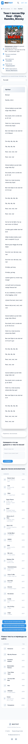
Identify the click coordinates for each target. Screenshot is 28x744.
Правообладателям (17, 731)
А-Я (22, 2)
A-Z (26, 2)
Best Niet (10, 580)
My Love (10, 553)
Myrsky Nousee (12, 654)
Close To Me (11, 574)
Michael (10, 698)
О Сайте (7, 731)
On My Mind (11, 533)
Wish (9, 493)
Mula (9, 547)
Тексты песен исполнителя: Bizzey (14, 629)
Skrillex (9, 519)
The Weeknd (11, 479)
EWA (8, 545)
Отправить (7, 461)
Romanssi (10, 648)
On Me (9, 599)
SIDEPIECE (11, 534)
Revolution (11, 593)
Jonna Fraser (9, 511)
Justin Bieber (10, 521)
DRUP (7, 508)
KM (13, 487)
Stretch (10, 587)
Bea (9, 685)
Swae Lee (14, 576)
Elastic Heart (11, 478)
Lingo (9, 612)
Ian (13, 698)
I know (8, 697)
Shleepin (10, 690)
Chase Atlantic (12, 692)
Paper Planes (10, 499)
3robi (10, 554)
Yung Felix (10, 561)
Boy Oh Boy (11, 606)
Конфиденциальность (14, 734)
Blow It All (9, 525)
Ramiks (9, 488)
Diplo (15, 8)
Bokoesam (11, 568)
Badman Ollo (10, 559)
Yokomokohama (11, 567)
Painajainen (11, 705)
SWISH (9, 539)
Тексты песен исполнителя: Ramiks (14, 625)
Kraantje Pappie (11, 510)
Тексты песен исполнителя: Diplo (14, 621)
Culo (8, 485)
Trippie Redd (12, 495)
